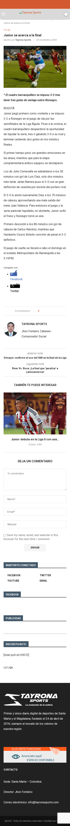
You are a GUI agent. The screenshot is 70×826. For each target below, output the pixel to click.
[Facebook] (30, 4)
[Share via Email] (55, 311)
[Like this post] (41, 311)
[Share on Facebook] (45, 311)
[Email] (40, 4)
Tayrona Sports (23, 40)
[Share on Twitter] (48, 311)
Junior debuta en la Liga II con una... (35, 439)
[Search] (60, 14)
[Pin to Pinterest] (52, 311)
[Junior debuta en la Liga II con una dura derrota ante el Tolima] (35, 413)
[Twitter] (35, 4)
